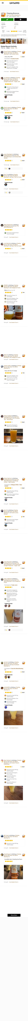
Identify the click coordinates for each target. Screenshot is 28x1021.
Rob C (5, 174)
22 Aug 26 (6, 572)
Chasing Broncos (8, 155)
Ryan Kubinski (7, 760)
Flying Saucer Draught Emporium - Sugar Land (12, 81)
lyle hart (6, 662)
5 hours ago (6, 71)
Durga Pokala (7, 51)
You (16, 48)
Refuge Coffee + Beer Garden (11, 481)
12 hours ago (6, 121)
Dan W (5, 510)
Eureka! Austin (15, 54)
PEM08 (5, 285)
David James (7, 107)
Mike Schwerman (8, 224)
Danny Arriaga (7, 415)
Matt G (5, 354)
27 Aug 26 (6, 188)
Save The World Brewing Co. (14, 15)
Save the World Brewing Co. (13, 669)
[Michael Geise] (9, 168)
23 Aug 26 (6, 529)
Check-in (7, 19)
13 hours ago (6, 164)
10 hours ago (6, 101)
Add (20, 19)
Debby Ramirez (7, 478)
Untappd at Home (16, 287)
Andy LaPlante (7, 578)
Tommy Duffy (7, 365)
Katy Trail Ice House (16, 177)
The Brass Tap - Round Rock (12, 418)
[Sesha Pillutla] (9, 192)
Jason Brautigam (8, 154)
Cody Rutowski (7, 561)
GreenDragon (7, 854)
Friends (12, 48)
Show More (14, 35)
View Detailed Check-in (14, 71)
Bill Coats (6, 835)
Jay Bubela (6, 77)
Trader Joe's (14, 585)
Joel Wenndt (7, 243)
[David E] (9, 630)
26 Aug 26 (6, 237)
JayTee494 (6, 687)
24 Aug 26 (6, 383)
